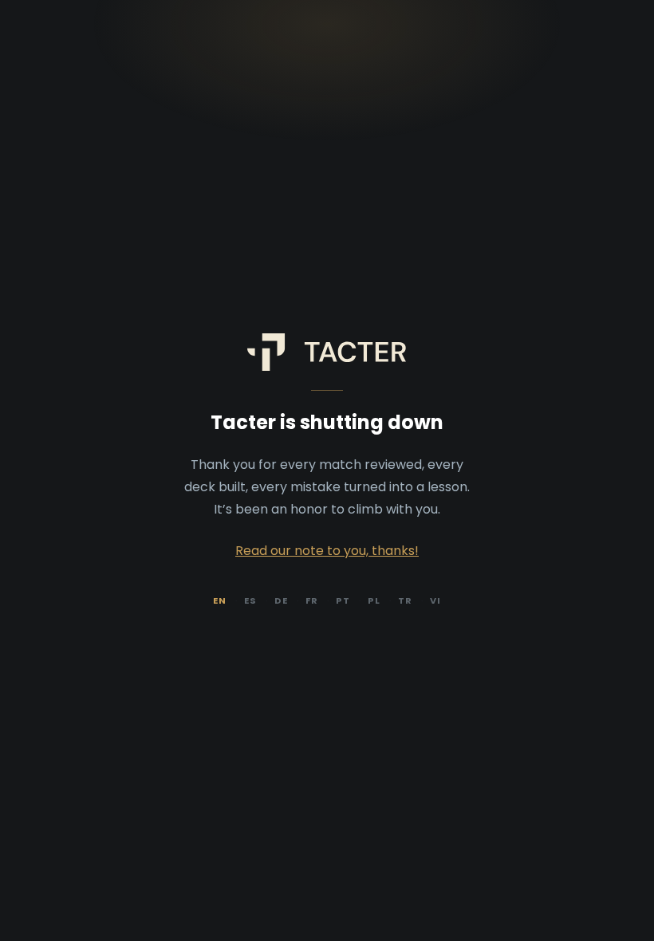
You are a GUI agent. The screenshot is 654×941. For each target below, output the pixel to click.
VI (435, 600)
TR (405, 600)
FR (311, 600)
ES (250, 600)
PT (343, 600)
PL (374, 600)
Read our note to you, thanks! (327, 550)
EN (220, 600)
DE (281, 600)
